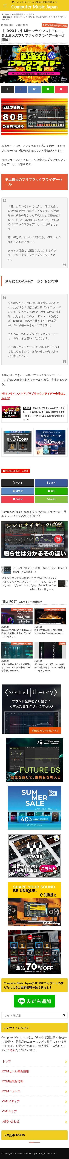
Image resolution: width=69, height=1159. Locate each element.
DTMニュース (11, 1091)
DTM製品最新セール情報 (16, 471)
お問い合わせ (10, 1121)
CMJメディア (11, 1101)
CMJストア (9, 1111)
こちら (11, 1050)
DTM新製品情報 (12, 1081)
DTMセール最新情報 (15, 1071)
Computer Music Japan (34, 6)
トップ (6, 1061)
